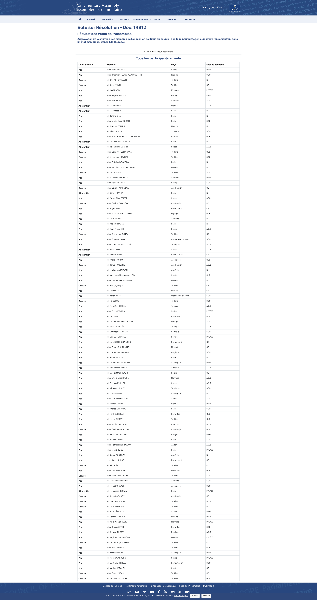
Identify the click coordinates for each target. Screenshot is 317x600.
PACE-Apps (217, 7)
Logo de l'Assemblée (189, 586)
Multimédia (208, 586)
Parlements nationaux (136, 586)
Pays (173, 64)
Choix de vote (86, 64)
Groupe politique (215, 64)
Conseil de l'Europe (112, 586)
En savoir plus (181, 595)
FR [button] (203, 7)
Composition (107, 19)
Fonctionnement (141, 19)
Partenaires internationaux (163, 586)
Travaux (123, 19)
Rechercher (190, 19)
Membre (111, 64)
